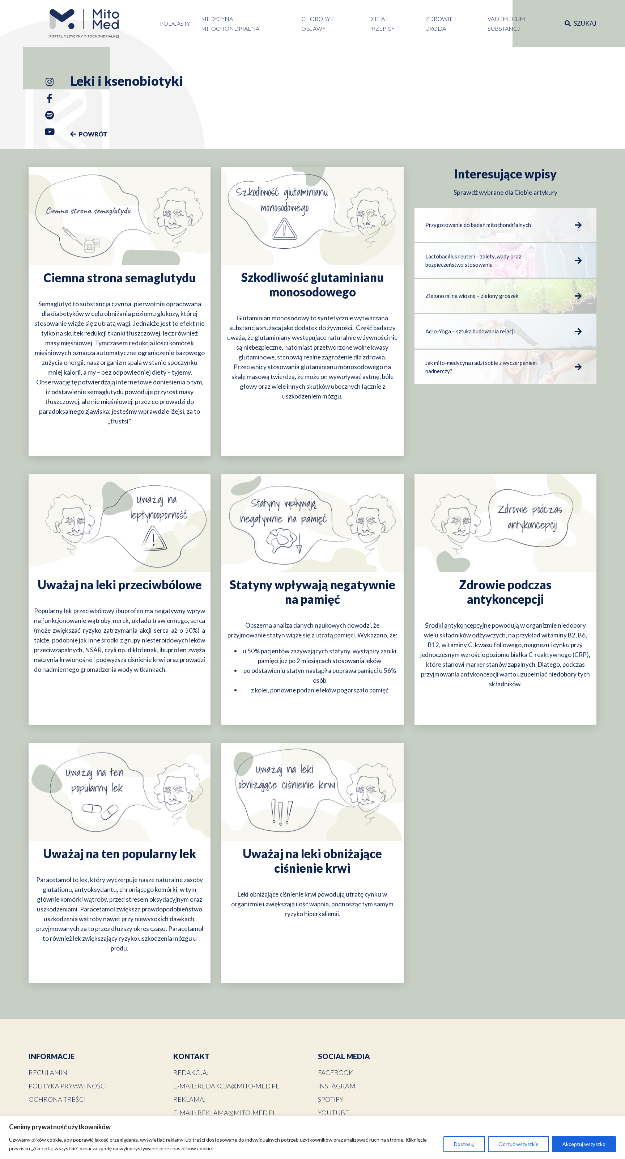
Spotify (330, 1099)
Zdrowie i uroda (440, 23)
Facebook (335, 1072)
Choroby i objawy (317, 23)
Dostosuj (464, 1144)
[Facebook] (49, 100)
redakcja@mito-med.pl (238, 1086)
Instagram (337, 1086)
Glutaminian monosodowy (273, 318)
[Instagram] (50, 83)
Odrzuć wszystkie (518, 1144)
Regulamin (48, 1072)
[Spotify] (49, 116)
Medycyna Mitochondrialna (230, 23)
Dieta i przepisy (381, 23)
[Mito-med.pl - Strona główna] (84, 23)
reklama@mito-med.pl (236, 1113)
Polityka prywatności (68, 1086)
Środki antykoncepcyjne (458, 625)
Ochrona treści (57, 1099)
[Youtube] (49, 133)
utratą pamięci (335, 635)
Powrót (92, 134)
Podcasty (175, 23)
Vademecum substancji (506, 23)
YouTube (333, 1113)
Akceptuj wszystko (583, 1144)
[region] (312, 1137)
